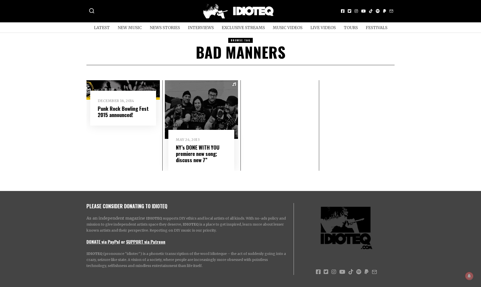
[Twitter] (349, 11)
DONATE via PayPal (103, 241)
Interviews (201, 27)
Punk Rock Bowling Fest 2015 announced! (123, 112)
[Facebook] (343, 11)
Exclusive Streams (243, 27)
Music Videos (287, 27)
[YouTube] (363, 11)
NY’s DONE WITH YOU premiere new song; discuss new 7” (197, 153)
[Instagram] (356, 11)
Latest (102, 27)
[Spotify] (378, 11)
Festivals (376, 27)
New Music (130, 27)
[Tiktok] (371, 11)
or (123, 241)
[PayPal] (384, 11)
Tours (351, 27)
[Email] (391, 11)
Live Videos (323, 27)
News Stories (165, 27)
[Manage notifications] (469, 276)
